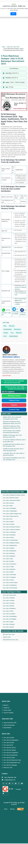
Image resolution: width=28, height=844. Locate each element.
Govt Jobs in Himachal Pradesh (11, 527)
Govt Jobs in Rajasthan (9, 569)
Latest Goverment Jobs (10, 723)
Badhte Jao (16, 803)
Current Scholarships (9, 725)
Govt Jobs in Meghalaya (9, 551)
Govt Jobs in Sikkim (8, 572)
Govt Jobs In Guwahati (9, 614)
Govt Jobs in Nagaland (9, 556)
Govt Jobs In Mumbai (9, 598)
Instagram (14, 405)
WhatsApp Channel (14, 396)
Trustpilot (18, 789)
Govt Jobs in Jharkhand (9, 532)
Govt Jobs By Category (10, 750)
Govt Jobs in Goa (7, 519)
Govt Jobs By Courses (10, 748)
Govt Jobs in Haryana (8, 524)
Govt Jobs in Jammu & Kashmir (11, 530)
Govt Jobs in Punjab (8, 567)
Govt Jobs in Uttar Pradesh (10, 583)
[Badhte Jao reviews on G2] (5, 789)
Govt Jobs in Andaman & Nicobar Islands (14, 495)
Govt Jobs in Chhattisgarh (10, 511)
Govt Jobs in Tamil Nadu (9, 575)
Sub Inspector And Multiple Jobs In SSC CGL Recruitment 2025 (14, 459)
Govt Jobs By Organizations (11, 740)
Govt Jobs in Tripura (8, 580)
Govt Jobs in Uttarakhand (9, 585)
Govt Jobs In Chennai (8, 603)
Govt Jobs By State (9, 743)
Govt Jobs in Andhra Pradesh (11, 498)
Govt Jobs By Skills (9, 738)
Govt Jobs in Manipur (8, 548)
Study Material (7, 728)
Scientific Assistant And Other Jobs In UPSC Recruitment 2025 (13, 450)
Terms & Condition (8, 713)
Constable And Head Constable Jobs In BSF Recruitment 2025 (13, 445)
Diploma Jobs (7, 637)
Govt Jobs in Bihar (8, 506)
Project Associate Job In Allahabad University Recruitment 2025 (14, 382)
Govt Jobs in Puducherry (9, 564)
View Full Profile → (7, 375)
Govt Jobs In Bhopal (8, 606)
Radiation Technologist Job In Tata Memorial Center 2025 (12, 436)
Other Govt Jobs (8, 768)
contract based (13, 336)
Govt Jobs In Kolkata (8, 600)
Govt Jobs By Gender (9, 758)
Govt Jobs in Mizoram (9, 553)
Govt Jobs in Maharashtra (10, 545)
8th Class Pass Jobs (8, 634)
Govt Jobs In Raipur (8, 622)
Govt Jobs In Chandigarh (9, 619)
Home (5, 809)
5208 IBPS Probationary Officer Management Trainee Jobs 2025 (12, 422)
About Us (6, 705)
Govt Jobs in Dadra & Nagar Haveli (12, 514)
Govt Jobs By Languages (10, 765)
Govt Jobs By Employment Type (12, 760)
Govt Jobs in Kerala (8, 537)
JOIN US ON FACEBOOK (23, 312)
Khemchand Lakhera (11, 357)
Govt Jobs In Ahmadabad (10, 616)
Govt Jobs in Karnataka (9, 535)
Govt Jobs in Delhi (8, 559)
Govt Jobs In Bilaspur (9, 624)
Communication (7, 329)
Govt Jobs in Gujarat (8, 522)
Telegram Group (14, 400)
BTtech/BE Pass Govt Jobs (10, 640)
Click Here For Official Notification (20, 287)
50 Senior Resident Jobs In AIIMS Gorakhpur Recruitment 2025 (14, 388)
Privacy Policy (7, 710)
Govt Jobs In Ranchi (8, 627)
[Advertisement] (14, 30)
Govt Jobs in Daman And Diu (10, 516)
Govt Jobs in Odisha (8, 561)
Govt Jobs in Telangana (9, 577)
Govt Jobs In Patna (8, 611)
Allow (13, 13)
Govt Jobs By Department (11, 755)
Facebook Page (14, 410)
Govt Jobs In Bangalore (9, 608)
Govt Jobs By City (8, 745)
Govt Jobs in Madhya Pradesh (11, 543)
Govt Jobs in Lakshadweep (10, 540)
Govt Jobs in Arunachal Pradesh (11, 500)
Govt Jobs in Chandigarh (9, 508)
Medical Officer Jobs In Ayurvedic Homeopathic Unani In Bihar (12, 418)
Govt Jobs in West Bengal (10, 588)
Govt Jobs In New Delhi (9, 595)
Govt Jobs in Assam (8, 503)
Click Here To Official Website (20, 293)
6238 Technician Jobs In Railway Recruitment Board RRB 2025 (12, 432)
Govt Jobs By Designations (11, 753)
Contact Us (6, 708)
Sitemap (12, 809)
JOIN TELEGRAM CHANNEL (15, 312)
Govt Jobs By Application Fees (12, 763)
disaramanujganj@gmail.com (20, 299)
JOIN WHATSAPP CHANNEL (6, 312)
